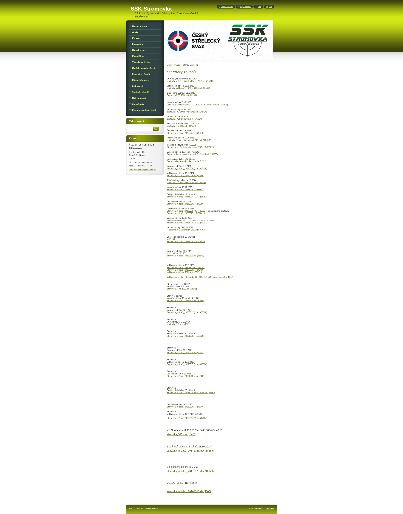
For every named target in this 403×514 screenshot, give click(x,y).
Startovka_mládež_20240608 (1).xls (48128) (187, 168)
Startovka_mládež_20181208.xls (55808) (185, 376)
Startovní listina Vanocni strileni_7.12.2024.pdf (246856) (192, 154)
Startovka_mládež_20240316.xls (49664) (185, 175)
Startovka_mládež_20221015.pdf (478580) (186, 241)
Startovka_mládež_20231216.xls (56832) (185, 189)
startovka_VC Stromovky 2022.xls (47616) (186, 230)
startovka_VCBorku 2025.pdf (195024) (184, 119)
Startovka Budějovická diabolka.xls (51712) (186, 161)
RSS (259, 7)
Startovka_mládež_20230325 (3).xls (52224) (187, 211)
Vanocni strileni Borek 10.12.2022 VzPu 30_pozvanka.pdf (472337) (191, 220)
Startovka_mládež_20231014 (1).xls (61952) (187, 197)
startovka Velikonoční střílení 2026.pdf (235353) (188, 88)
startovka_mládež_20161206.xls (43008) (189, 491)
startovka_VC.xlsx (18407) (181, 434)
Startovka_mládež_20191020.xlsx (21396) (186, 336)
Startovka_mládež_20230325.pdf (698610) (186, 213)
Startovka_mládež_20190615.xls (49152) (185, 352)
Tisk (270, 7)
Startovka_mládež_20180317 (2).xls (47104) (187, 418)
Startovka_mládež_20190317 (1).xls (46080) (187, 364)
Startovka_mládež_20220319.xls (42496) (185, 270)
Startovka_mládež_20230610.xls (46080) (185, 204)
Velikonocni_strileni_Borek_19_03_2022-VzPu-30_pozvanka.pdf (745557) (200, 277)
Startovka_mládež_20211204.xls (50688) (185, 300)
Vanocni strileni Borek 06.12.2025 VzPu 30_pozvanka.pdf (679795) (197, 105)
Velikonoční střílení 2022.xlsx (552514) (184, 272)
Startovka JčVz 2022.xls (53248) (182, 289)
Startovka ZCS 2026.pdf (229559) (182, 95)
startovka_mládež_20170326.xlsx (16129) (190, 471)
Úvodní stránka (173, 65)
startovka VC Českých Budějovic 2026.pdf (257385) (190, 81)
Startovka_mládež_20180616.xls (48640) (185, 407)
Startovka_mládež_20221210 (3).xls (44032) (187, 223)
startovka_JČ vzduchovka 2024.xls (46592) (186, 182)
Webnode (270, 508)
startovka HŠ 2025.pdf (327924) (181, 126)
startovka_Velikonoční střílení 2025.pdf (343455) (189, 140)
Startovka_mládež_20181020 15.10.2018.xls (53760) (191, 392)
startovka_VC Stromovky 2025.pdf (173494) (187, 112)
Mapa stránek (245, 7)
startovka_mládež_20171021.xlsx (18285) (190, 450)
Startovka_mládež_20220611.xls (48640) (185, 256)
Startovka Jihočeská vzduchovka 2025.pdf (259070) (190, 147)
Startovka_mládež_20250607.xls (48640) (185, 133)
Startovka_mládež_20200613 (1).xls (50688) (187, 312)
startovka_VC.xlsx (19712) (179, 324)
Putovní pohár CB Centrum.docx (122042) (186, 267)
